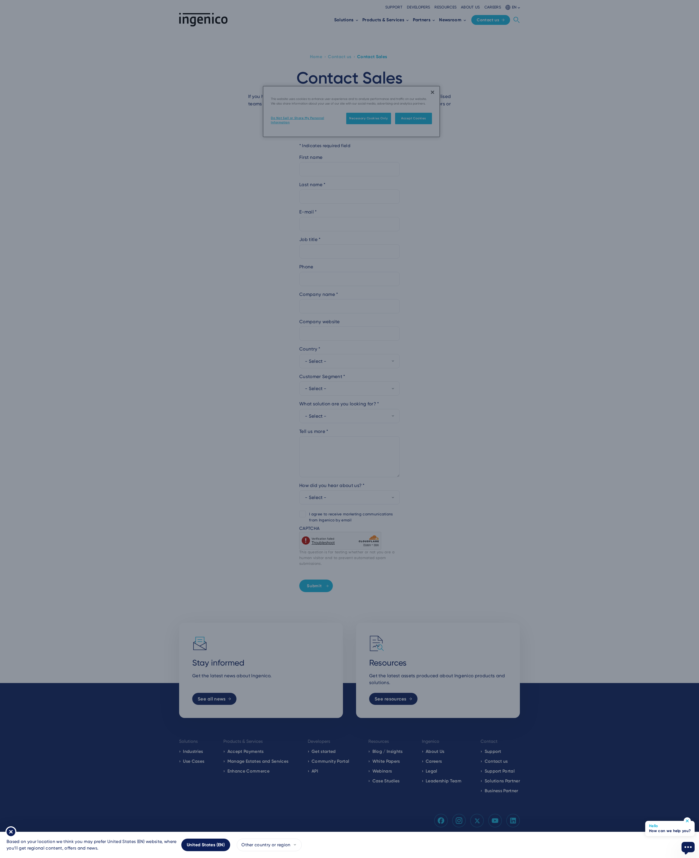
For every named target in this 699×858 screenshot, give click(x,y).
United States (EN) (206, 844)
